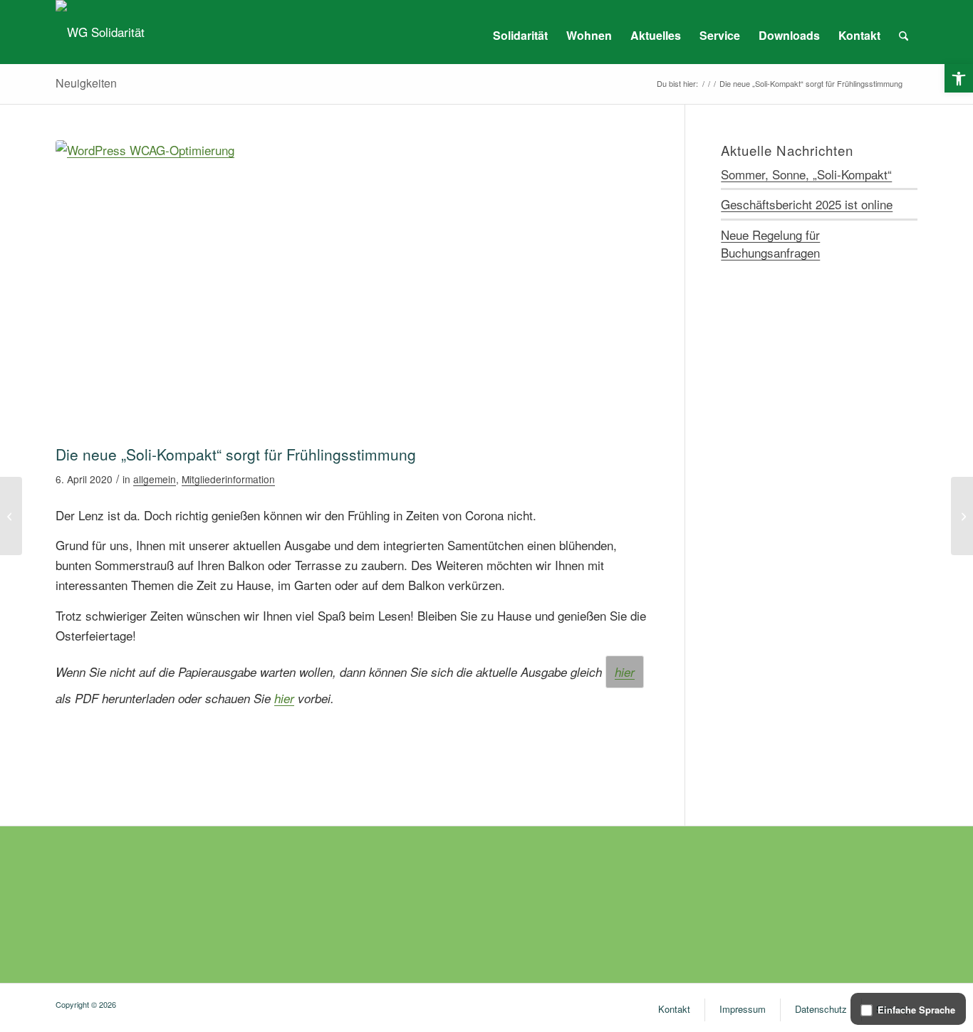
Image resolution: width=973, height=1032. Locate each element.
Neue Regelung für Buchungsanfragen (770, 244)
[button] (959, 78)
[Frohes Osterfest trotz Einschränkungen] (962, 516)
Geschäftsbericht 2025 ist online (807, 204)
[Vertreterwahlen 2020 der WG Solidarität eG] (11, 516)
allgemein (154, 479)
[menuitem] (520, 36)
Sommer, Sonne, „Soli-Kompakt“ (806, 174)
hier (625, 671)
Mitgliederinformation (228, 479)
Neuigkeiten (86, 83)
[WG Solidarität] (100, 32)
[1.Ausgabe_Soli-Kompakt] (352, 289)
